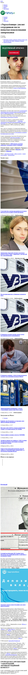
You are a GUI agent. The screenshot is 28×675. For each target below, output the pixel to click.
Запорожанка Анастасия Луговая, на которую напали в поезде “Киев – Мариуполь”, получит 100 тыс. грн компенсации (14, 254)
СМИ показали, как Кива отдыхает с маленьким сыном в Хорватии (12, 144)
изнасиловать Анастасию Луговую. (9, 117)
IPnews (3, 629)
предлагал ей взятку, (15, 137)
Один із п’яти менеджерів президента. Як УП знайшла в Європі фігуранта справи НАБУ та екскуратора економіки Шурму (12, 450)
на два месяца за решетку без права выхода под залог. (14, 133)
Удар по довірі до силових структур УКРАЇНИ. (13, 434)
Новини (5, 5)
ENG (2, 1)
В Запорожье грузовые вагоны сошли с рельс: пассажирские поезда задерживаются (12, 335)
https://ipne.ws (11, 629)
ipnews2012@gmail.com (14, 640)
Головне (5, 6)
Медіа (4, 7)
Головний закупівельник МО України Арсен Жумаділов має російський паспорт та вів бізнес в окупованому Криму (13, 555)
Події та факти (7, 42)
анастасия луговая (8, 153)
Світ (4, 19)
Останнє (5, 418)
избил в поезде (17, 153)
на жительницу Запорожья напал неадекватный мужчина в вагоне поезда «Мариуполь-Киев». (14, 112)
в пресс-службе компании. (19, 88)
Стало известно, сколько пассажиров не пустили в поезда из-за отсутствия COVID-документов (14, 212)
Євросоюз (5, 21)
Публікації (4, 484)
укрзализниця (11, 155)
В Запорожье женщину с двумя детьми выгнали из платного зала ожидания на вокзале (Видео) (14, 376)
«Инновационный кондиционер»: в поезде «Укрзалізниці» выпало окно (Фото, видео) (12, 409)
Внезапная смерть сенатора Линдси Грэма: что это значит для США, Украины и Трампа (15, 40)
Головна (5, 17)
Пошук (2, 2)
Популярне (6, 8)
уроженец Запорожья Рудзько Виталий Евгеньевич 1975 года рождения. (13, 122)
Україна (5, 18)
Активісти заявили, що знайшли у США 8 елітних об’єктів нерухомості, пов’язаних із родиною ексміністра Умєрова (14, 442)
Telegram (8, 151)
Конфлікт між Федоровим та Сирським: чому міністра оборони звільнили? (12, 421)
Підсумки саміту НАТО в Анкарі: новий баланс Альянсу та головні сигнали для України (13, 428)
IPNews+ (24, 624)
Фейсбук (18, 149)
